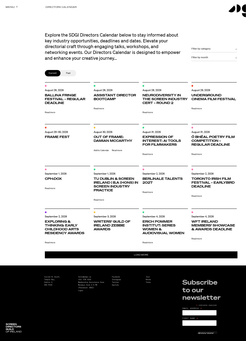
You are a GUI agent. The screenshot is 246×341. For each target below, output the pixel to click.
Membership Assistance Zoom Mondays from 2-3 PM (91, 283)
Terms (148, 282)
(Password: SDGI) (86, 287)
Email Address (192, 308)
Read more (50, 112)
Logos (80, 290)
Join (148, 277)
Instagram (116, 279)
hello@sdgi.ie (84, 277)
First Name (190, 318)
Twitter (115, 282)
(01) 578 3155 (84, 279)
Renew (148, 279)
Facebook (116, 277)
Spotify (115, 285)
